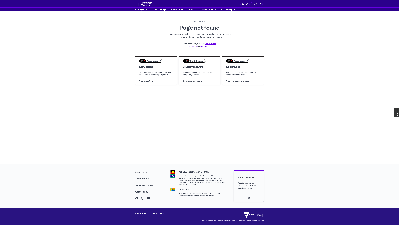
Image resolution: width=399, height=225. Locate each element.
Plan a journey (141, 9)
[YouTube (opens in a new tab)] (148, 198)
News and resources (208, 9)
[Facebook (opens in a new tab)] (136, 198)
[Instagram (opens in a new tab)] (142, 198)
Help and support (228, 9)
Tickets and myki (159, 9)
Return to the (210, 44)
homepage (193, 46)
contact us (204, 46)
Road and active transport (182, 9)
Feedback (397, 112)
